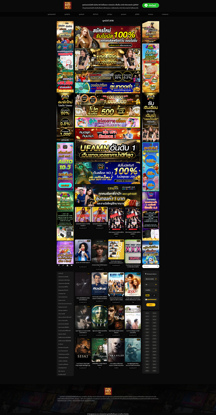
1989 (147, 371)
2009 (147, 339)
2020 (154, 319)
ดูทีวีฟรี (137, 14)
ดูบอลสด (123, 14)
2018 (154, 323)
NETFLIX (95, 14)
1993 (147, 364)
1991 (147, 367)
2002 (154, 348)
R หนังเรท (60, 344)
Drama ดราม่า (61, 300)
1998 (154, 355)
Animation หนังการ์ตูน (64, 280)
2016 (154, 326)
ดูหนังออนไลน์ (52, 14)
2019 (147, 323)
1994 (154, 361)
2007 (147, 342)
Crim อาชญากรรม (62, 297)
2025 (147, 313)
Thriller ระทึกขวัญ (62, 361)
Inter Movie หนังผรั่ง (63, 324)
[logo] (68, 9)
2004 (154, 345)
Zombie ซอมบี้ (62, 374)
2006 (154, 342)
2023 (147, 316)
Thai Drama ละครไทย (63, 354)
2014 (154, 329)
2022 (154, 316)
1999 (147, 355)
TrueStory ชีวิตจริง (63, 364)
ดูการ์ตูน (109, 14)
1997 (147, 358)
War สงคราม (61, 371)
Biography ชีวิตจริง (63, 290)
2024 (154, 313)
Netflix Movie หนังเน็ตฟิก (64, 337)
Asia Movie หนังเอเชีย (63, 283)
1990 (154, 367)
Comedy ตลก (61, 293)
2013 (147, 332)
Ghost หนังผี (61, 314)
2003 (147, 348)
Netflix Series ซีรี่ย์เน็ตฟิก (64, 341)
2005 (147, 345)
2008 (154, 339)
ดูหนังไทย (67, 14)
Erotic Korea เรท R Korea (64, 304)
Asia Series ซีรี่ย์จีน (63, 287)
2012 (154, 332)
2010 (154, 335)
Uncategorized (62, 368)
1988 (154, 371)
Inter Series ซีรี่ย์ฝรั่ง (63, 327)
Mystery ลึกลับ (62, 334)
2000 (154, 351)
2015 (147, 329)
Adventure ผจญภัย (63, 277)
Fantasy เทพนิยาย (62, 310)
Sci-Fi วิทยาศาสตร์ (63, 351)
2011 (147, 335)
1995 (147, 361)
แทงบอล (150, 14)
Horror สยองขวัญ (63, 320)
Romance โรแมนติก (63, 347)
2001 (147, 351)
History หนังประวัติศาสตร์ (64, 317)
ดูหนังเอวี (81, 14)
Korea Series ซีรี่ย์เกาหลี (64, 331)
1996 (154, 358)
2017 (147, 326)
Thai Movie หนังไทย (63, 358)
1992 (154, 364)
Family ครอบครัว (62, 307)
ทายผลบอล (165, 14)
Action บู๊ (60, 273)
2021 (147, 319)
